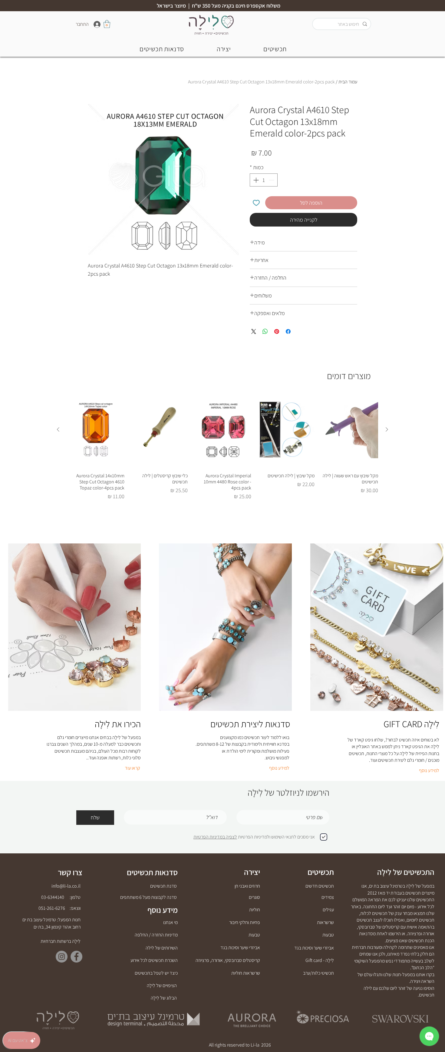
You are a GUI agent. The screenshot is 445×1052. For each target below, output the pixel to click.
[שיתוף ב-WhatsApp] (265, 331)
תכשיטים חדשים (319, 886)
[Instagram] (62, 957)
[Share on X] (253, 331)
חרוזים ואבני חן (247, 886)
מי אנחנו (170, 922)
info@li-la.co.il (66, 886)
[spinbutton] (263, 180)
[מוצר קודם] (387, 429)
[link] (107, 24)
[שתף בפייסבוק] (288, 331)
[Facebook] (76, 957)
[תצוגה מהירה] (349, 429)
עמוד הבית (347, 82)
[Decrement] (272, 180)
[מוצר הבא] (58, 429)
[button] (161, 48)
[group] (222, 449)
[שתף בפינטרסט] (276, 331)
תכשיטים (321, 872)
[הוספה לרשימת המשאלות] (256, 202)
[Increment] (255, 180)
